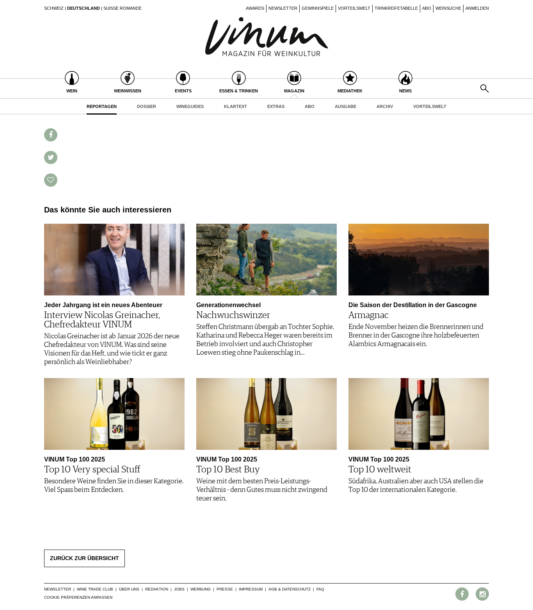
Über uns (129, 589)
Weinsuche (448, 8)
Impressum (251, 589)
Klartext (235, 106)
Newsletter (282, 8)
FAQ (320, 589)
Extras (275, 106)
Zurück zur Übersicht (84, 558)
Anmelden (477, 8)
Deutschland (83, 8)
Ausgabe (345, 106)
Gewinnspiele (318, 8)
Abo (426, 8)
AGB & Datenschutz (289, 589)
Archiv (385, 106)
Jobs (179, 589)
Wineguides (190, 106)
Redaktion (156, 589)
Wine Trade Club (95, 589)
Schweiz (54, 8)
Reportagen (102, 106)
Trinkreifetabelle (396, 8)
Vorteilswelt (354, 8)
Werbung (200, 589)
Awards (255, 8)
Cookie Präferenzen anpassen (78, 597)
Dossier (146, 106)
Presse (225, 589)
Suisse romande (122, 8)
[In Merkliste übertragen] (50, 180)
